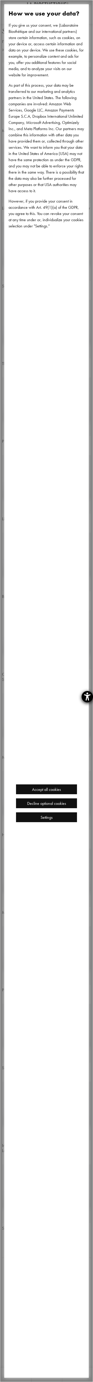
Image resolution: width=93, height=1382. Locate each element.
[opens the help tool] (87, 696)
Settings (47, 817)
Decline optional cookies (46, 803)
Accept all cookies (46, 789)
